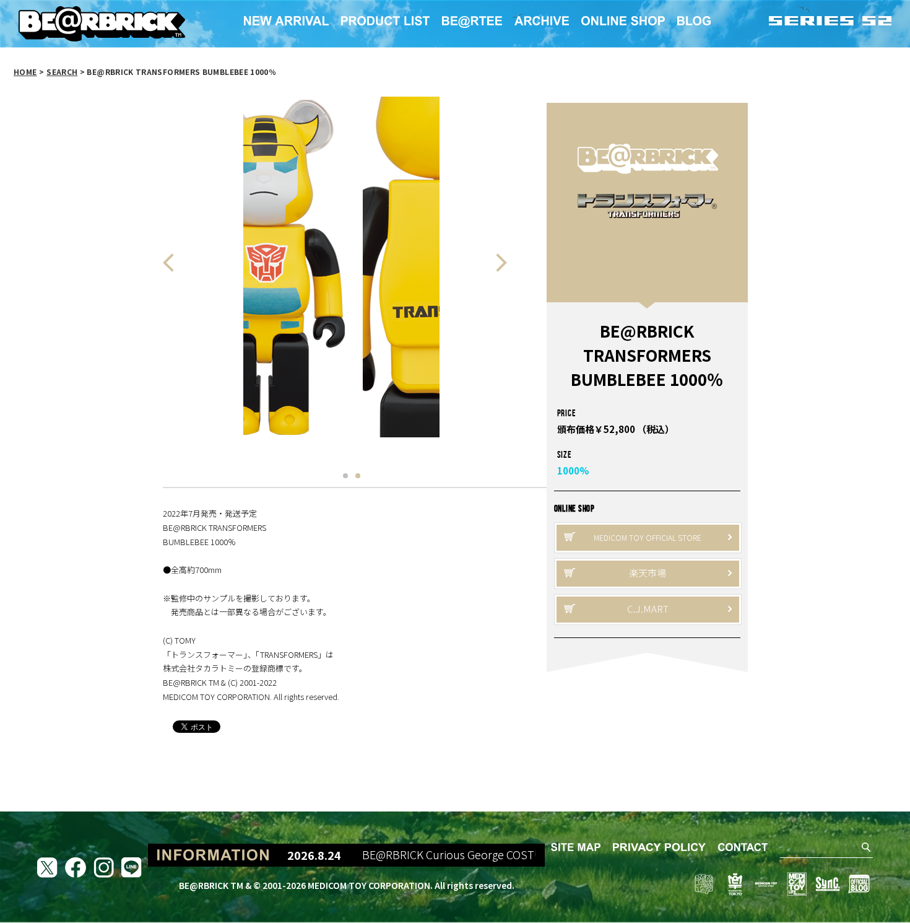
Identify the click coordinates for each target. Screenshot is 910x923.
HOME (25, 71)
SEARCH (61, 71)
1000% (573, 470)
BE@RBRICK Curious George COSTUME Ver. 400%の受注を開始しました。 (525, 855)
